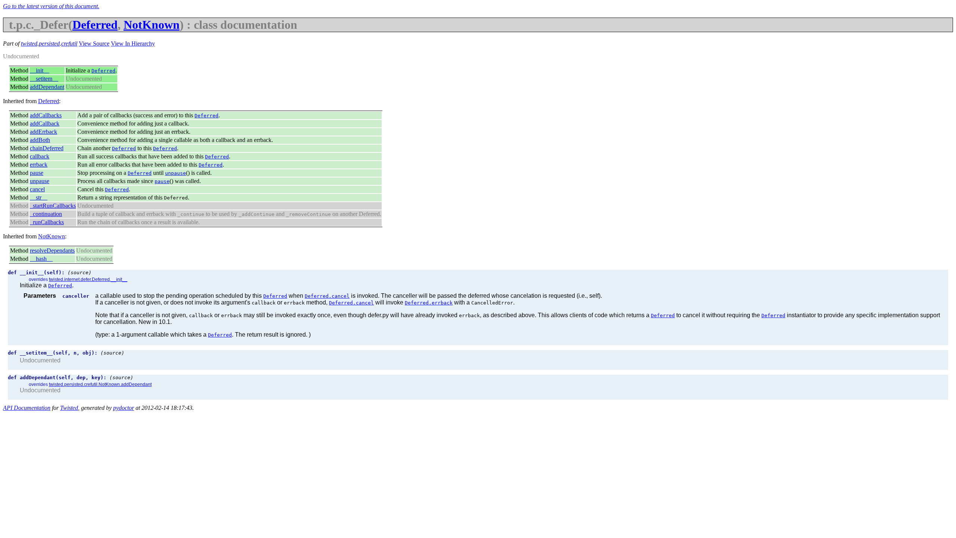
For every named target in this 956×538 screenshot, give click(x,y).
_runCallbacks (47, 222)
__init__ (39, 70)
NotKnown (152, 24)
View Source (94, 43)
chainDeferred (46, 148)
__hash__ (41, 259)
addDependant (47, 87)
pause (36, 173)
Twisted (69, 408)
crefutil (69, 43)
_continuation (46, 214)
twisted (29, 43)
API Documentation (26, 408)
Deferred (95, 24)
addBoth (40, 140)
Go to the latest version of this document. (51, 6)
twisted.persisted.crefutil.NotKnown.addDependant (100, 384)
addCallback (44, 123)
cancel (37, 189)
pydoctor (123, 408)
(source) (79, 272)
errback (38, 164)
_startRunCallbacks (53, 205)
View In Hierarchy (133, 43)
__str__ (38, 197)
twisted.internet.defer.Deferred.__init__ (88, 279)
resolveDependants (52, 250)
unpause (39, 181)
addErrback (43, 132)
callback (39, 156)
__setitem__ (44, 78)
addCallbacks (46, 115)
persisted (49, 43)
